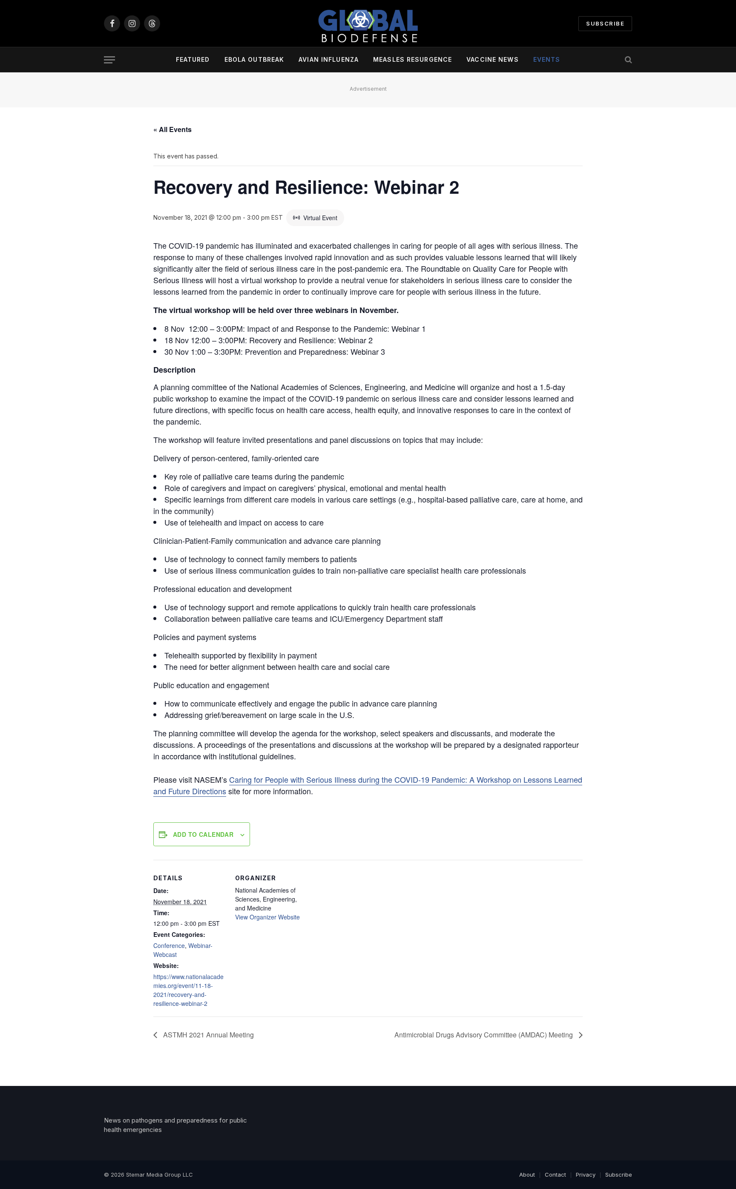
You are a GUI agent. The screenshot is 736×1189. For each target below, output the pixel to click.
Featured (193, 59)
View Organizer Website (267, 917)
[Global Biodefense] (367, 23)
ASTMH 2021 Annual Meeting (207, 1035)
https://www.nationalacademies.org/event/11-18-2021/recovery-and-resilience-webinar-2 (188, 990)
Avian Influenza (329, 59)
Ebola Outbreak (254, 59)
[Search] (627, 59)
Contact (555, 1174)
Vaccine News (492, 59)
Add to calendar (203, 834)
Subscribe (605, 23)
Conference (169, 945)
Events (547, 59)
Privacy (585, 1174)
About (527, 1174)
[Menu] (109, 59)
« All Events (172, 129)
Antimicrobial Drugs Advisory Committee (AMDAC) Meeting (484, 1035)
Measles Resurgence (412, 59)
